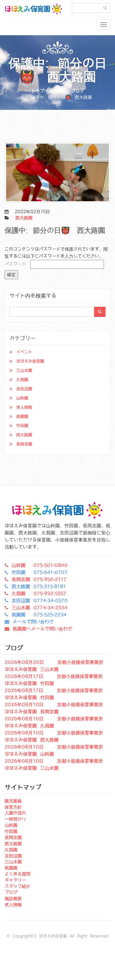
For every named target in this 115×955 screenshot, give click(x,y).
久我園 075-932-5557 (39, 593)
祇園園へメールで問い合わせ (42, 628)
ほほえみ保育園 (30, 361)
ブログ (77, 91)
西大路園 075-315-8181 (39, 586)
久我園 (22, 379)
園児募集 (13, 801)
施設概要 (13, 898)
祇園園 (22, 416)
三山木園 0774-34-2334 (39, 607)
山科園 (22, 398)
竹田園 (22, 425)
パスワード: (17, 264)
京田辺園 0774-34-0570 (40, 600)
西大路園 (24, 217)
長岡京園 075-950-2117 (39, 579)
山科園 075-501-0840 (39, 565)
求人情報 (24, 407)
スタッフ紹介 (17, 886)
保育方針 (13, 807)
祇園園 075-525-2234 (39, 614)
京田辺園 (24, 389)
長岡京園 (24, 444)
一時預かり (15, 819)
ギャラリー (15, 880)
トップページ (44, 91)
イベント (24, 352)
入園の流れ (15, 813)
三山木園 (24, 370)
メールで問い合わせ (33, 621)
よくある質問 (17, 874)
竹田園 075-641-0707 (39, 572)
